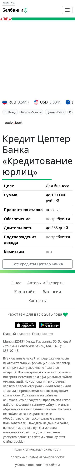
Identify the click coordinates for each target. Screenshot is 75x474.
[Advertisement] (37, 59)
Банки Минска (31, 112)
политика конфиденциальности (37, 449)
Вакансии (52, 291)
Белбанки (12, 10)
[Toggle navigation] (67, 10)
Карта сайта (25, 291)
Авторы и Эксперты (45, 282)
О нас (16, 282)
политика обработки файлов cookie (37, 457)
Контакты (37, 300)
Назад (11, 112)
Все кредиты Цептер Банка (37, 264)
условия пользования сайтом (37, 465)
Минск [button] (8, 2)
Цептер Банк (55, 112)
